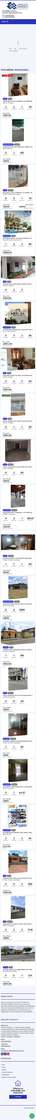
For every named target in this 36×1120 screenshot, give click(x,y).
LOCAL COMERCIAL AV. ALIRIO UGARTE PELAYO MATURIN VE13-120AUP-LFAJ (18, 421)
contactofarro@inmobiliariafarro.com (12, 12)
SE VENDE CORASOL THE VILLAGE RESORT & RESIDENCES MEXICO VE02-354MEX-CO (18, 238)
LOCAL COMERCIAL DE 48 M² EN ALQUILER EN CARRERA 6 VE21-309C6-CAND (18, 695)
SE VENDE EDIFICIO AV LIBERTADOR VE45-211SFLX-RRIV (18, 969)
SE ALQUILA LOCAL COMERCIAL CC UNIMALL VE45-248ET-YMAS (18, 192)
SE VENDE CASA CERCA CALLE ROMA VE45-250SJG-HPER (18, 878)
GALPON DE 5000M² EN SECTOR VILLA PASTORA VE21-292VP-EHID (18, 604)
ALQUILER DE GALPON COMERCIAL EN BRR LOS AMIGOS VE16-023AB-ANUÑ (18, 147)
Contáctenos (5, 1075)
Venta (3, 1067)
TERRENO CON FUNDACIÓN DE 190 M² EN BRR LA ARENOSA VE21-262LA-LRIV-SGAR (18, 649)
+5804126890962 (10, 17)
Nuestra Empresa (7, 1072)
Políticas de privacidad (9, 1077)
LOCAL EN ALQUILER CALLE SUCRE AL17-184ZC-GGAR (18, 467)
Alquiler (4, 1070)
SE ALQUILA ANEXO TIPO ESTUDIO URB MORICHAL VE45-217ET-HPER (18, 558)
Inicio (3, 1064)
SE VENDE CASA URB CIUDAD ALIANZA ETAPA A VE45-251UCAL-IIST (18, 284)
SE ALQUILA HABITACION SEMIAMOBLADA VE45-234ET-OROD (18, 741)
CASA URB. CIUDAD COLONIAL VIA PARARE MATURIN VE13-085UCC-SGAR (18, 375)
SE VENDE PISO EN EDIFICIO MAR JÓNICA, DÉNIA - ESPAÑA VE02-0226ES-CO (18, 832)
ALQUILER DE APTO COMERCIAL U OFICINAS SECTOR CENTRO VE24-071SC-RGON (18, 512)
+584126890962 (9, 15)
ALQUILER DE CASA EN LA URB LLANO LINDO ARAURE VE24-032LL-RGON (18, 924)
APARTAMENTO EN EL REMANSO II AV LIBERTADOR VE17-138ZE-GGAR (18, 101)
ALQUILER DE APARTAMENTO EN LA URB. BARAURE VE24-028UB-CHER (18, 787)
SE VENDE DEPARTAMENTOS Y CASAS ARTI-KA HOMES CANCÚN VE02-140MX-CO (18, 329)
